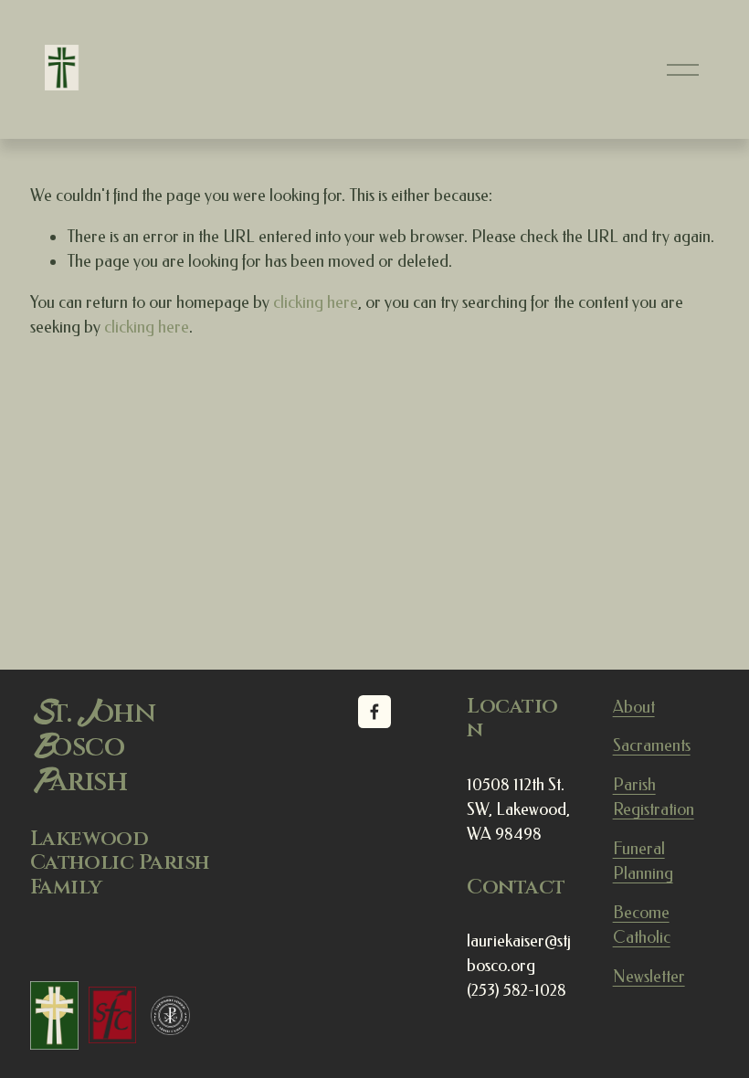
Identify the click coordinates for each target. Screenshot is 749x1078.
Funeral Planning (643, 861)
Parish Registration (653, 797)
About (634, 707)
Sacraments (652, 745)
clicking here (315, 302)
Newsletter (649, 977)
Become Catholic (641, 925)
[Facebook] (374, 711)
